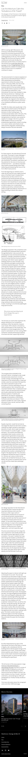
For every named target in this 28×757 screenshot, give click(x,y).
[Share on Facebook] (2, 23)
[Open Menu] (25, 3)
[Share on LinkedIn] (4, 23)
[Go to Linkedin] (2, 750)
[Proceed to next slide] (25, 726)
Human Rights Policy (5, 742)
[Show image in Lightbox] (23, 32)
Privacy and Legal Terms (5, 744)
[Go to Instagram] (5, 750)
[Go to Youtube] (9, 750)
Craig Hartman (4, 20)
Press (2, 739)
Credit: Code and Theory (5, 753)
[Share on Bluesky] (7, 23)
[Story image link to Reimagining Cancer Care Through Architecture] (11, 704)
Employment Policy (4, 746)
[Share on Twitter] (9, 23)
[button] (14, 219)
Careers (2, 737)
